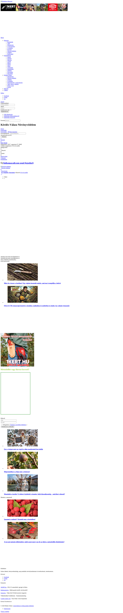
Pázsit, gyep (10, 85)
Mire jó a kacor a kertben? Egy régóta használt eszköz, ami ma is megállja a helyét (32, 283)
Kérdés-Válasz (8, 75)
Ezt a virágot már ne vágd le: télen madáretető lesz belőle (23, 449)
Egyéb (9, 87)
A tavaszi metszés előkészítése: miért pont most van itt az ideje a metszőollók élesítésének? (34, 542)
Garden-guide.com (6, 598)
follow (2, 93)
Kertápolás (10, 42)
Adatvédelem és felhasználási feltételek (23, 606)
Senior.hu (3, 593)
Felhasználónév (5, 103)
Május (9, 63)
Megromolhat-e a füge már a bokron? (17, 472)
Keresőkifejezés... (5, 133)
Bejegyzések (4, 156)
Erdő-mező (10, 54)
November (10, 72)
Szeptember (10, 69)
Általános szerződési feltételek (18, 425)
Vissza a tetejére (5, 611)
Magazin (6, 40)
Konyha (9, 49)
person (2, 101)
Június (9, 64)
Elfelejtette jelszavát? (9, 117)
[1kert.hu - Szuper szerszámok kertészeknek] (34, 10)
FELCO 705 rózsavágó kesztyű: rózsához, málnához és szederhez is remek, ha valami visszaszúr (37, 306)
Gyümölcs (10, 48)
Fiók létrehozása (8, 114)
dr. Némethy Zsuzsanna (8, 172)
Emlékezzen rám (5, 110)
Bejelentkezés (4, 111)
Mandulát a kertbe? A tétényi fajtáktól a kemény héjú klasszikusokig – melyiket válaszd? (34, 494)
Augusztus (10, 67)
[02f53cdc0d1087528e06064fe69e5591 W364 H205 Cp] (22, 570)
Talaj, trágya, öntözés (13, 84)
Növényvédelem (11, 51)
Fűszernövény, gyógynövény (15, 82)
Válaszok (3, 158)
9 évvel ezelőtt (24, 172)
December (10, 73)
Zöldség (9, 52)
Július (8, 66)
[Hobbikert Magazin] (6, 1)
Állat (8, 43)
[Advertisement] (61, 24)
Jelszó (2, 106)
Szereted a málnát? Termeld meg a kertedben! (19, 519)
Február (9, 58)
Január (9, 57)
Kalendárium (7, 55)
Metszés (6, 88)
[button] (61, 140)
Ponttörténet (4, 159)
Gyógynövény (11, 46)
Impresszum (7, 608)
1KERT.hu (3, 587)
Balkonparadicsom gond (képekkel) (18, 163)
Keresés (3, 120)
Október (9, 70)
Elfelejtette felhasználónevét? (11, 116)
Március (9, 60)
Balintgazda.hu (5, 590)
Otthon (6, 90)
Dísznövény (10, 45)
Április (9, 61)
